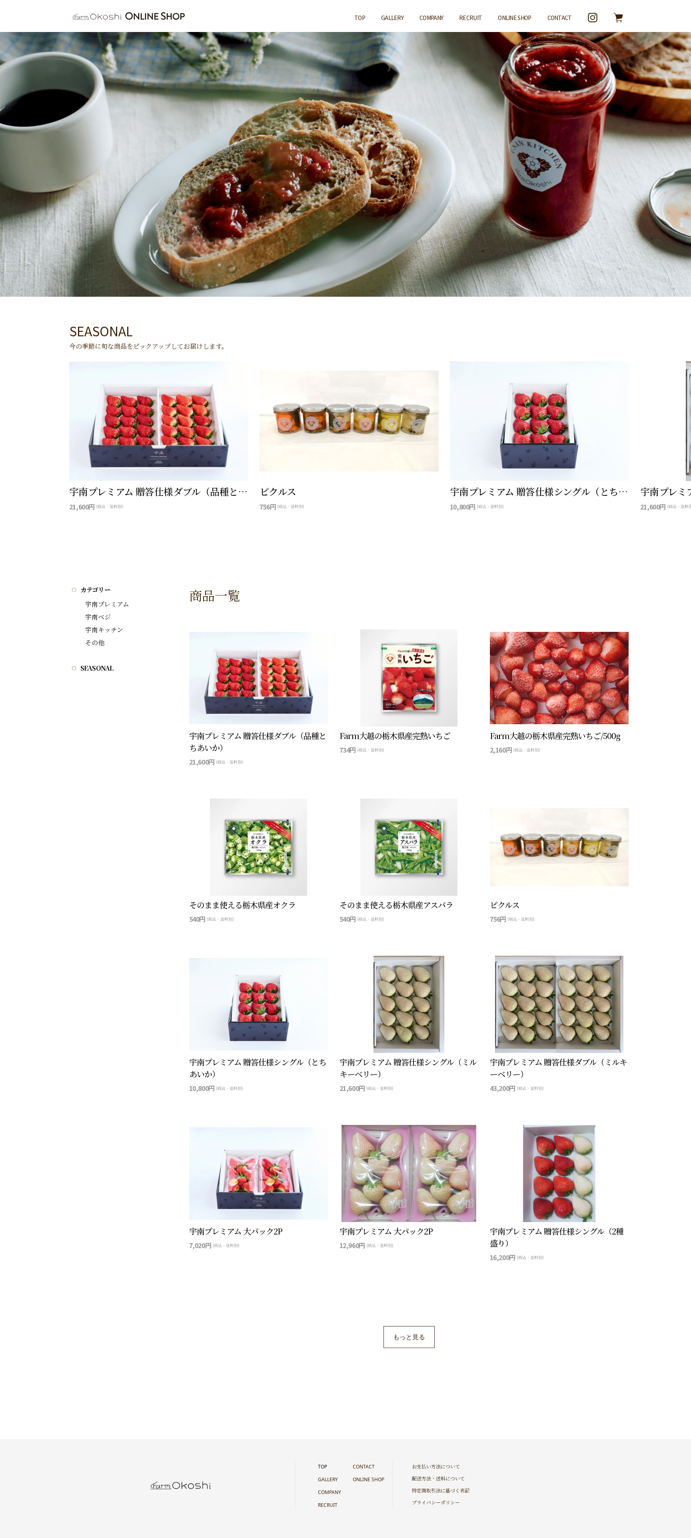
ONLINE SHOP (514, 18)
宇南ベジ (98, 616)
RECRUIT (470, 18)
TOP (359, 18)
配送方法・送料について (438, 1478)
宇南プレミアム (107, 604)
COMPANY (431, 18)
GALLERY (392, 18)
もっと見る (409, 1336)
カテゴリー (95, 589)
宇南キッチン (104, 629)
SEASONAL (97, 668)
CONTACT (559, 18)
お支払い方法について (436, 1466)
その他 (94, 642)
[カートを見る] (618, 17)
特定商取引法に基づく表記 (440, 1490)
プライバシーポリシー (436, 1502)
